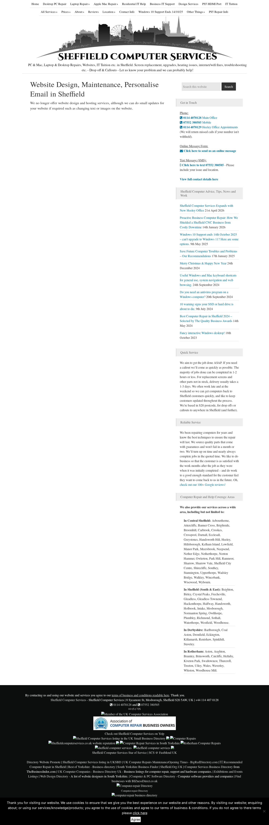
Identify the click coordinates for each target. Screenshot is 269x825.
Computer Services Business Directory (209, 767)
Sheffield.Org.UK (171, 767)
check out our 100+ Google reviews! (202, 484)
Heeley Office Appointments (210, 127)
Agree (135, 819)
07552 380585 (149, 704)
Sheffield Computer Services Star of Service (119, 752)
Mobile (197, 122)
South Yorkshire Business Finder (137, 767)
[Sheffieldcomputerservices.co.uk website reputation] (81, 743)
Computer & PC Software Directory (152, 776)
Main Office (200, 117)
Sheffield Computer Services (137, 57)
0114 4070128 (122, 704)
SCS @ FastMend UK (163, 752)
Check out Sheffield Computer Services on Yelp (134, 733)
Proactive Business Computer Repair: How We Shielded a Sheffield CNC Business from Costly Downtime (209, 222)
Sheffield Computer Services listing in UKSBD (92, 762)
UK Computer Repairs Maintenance (145, 762)
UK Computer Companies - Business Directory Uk (89, 771)
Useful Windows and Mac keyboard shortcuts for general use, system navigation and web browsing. (208, 280)
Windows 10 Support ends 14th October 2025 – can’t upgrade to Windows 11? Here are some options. (209, 239)
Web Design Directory (54, 776)
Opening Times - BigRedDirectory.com (193, 762)
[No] (264, 811)
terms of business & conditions (184, 808)
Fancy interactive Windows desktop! (202, 333)
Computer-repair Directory (134, 790)
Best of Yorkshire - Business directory (91, 767)
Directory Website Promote (43, 762)
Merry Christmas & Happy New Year (203, 263)
